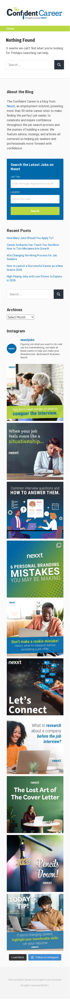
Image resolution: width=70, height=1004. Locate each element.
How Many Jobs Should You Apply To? (30, 238)
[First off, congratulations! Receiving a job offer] (35, 627)
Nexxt (11, 106)
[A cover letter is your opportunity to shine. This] (35, 804)
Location (15, 191)
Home (10, 28)
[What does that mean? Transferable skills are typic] (35, 922)
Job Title (15, 176)
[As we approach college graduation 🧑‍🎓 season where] (35, 863)
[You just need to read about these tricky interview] (35, 392)
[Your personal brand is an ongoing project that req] (35, 569)
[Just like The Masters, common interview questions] (35, 510)
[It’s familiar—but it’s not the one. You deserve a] (35, 451)
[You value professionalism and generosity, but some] (35, 686)
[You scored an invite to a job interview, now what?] (35, 745)
